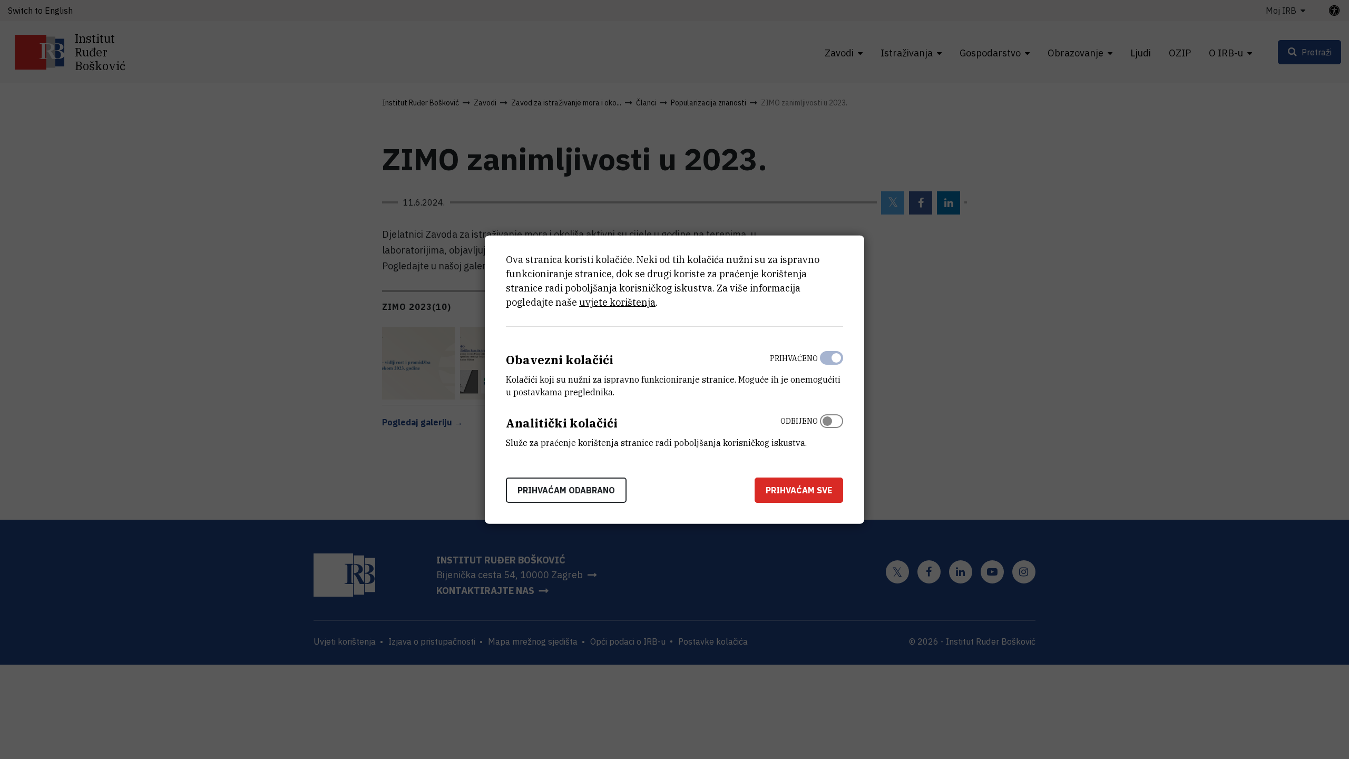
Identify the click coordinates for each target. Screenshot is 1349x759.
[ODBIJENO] (831, 429)
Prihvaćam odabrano (566, 489)
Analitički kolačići (562, 423)
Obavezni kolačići (559, 359)
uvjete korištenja (617, 302)
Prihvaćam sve (799, 489)
